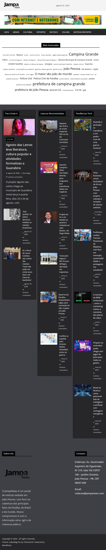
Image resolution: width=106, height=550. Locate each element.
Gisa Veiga (26, 173)
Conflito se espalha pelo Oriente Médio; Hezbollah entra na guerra (64, 345)
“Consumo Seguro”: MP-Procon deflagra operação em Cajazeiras (64, 264)
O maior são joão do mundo (53, 74)
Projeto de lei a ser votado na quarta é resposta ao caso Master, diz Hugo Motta (64, 224)
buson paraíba (46, 55)
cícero (96, 59)
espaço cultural (79, 64)
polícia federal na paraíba (79, 79)
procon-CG (55, 89)
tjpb (84, 90)
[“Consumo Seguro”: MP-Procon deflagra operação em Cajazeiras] (48, 271)
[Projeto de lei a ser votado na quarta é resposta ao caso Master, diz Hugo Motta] (48, 231)
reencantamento (68, 90)
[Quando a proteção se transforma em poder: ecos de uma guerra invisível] (82, 143)
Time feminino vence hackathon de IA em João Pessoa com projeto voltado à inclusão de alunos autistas (98, 190)
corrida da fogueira (15, 60)
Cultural (27, 32)
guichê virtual (57, 69)
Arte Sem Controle (9, 55)
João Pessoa (72, 69)
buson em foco (35, 55)
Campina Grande (83, 54)
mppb (95, 69)
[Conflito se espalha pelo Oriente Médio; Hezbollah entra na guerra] (48, 353)
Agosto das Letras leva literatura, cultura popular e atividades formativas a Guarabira (19, 156)
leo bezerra (87, 69)
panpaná (76, 74)
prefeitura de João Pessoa (31, 90)
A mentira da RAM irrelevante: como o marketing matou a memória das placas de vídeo (98, 306)
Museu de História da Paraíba (15, 74)
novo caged (30, 74)
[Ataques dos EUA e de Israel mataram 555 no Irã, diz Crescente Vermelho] (48, 140)
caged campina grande (59, 55)
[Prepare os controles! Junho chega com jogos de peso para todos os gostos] (82, 361)
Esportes (41, 32)
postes (92, 78)
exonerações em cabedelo (25, 69)
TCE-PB (78, 90)
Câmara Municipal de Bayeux (47, 60)
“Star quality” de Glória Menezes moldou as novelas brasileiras (27, 219)
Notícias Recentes (82, 32)
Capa (6, 32)
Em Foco (54, 32)
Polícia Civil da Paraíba (45, 78)
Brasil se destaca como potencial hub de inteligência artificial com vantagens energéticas (98, 402)
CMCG (5, 59)
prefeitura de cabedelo (23, 85)
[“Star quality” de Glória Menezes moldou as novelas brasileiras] (12, 227)
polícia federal (64, 79)
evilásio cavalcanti (9, 69)
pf (95, 74)
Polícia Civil (26, 78)
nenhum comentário (15, 177)
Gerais (16, 32)
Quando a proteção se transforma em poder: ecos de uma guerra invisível (97, 135)
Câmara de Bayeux (29, 60)
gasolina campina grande (43, 69)
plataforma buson (12, 79)
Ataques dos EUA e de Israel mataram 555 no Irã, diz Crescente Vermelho (64, 132)
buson (26, 55)
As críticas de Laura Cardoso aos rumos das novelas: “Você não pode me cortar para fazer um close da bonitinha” (27, 265)
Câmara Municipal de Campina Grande (75, 59)
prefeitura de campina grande (59, 83)
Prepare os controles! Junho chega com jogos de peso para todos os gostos (98, 352)
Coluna (65, 32)
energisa (48, 64)
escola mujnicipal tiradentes (63, 64)
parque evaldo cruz (87, 74)
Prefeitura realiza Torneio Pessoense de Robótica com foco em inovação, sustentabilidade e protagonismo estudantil (98, 251)
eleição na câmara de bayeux (33, 64)
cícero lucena (15, 63)
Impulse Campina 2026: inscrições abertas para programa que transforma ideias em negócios (64, 178)
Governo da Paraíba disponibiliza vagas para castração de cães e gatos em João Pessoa (64, 304)
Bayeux (19, 54)
